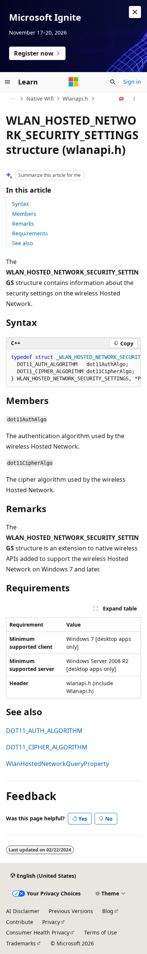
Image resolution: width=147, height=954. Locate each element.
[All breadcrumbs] (12, 99)
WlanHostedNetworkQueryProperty (57, 764)
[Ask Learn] (121, 99)
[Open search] (112, 82)
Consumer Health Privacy (37, 932)
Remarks (23, 223)
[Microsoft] (73, 82)
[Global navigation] (7, 82)
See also (22, 243)
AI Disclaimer (23, 911)
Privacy (51, 921)
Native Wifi (40, 98)
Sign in (132, 81)
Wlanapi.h (75, 98)
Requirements (30, 233)
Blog (107, 911)
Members (24, 213)
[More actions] (134, 99)
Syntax (20, 203)
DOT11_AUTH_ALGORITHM (44, 730)
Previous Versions (71, 911)
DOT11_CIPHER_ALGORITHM (46, 747)
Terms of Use (100, 932)
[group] (73, 368)
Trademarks (21, 943)
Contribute (19, 921)
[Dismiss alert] (135, 12)
